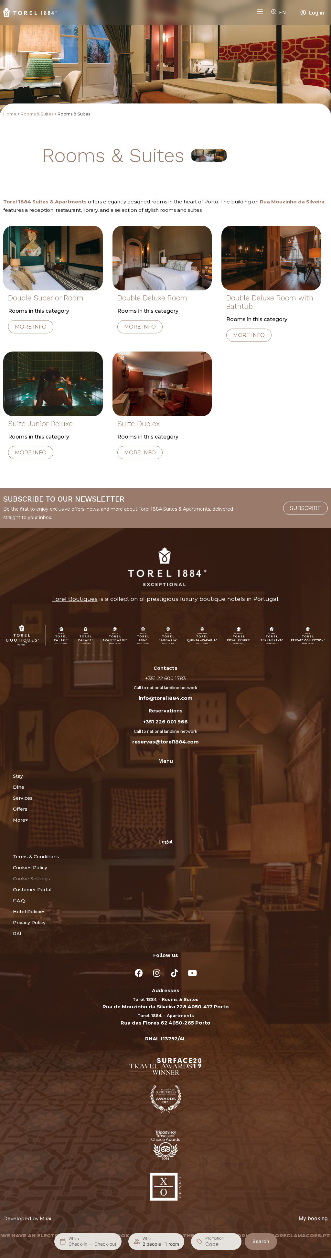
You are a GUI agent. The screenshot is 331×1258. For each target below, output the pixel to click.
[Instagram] (157, 973)
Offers (20, 809)
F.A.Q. (19, 901)
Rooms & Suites (37, 114)
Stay (18, 776)
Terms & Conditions (36, 857)
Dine (18, 787)
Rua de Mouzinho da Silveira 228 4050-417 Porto (165, 1006)
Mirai (45, 1218)
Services (23, 798)
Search (260, 1241)
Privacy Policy (29, 923)
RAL (18, 934)
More (19, 820)
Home (9, 114)
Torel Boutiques (75, 598)
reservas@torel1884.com (165, 742)
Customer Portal (32, 890)
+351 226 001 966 (165, 722)
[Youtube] (192, 973)
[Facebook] (139, 973)
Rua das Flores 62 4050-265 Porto (165, 1023)
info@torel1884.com (166, 698)
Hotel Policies (29, 912)
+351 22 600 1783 (165, 678)
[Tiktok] (174, 973)
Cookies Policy (30, 868)
